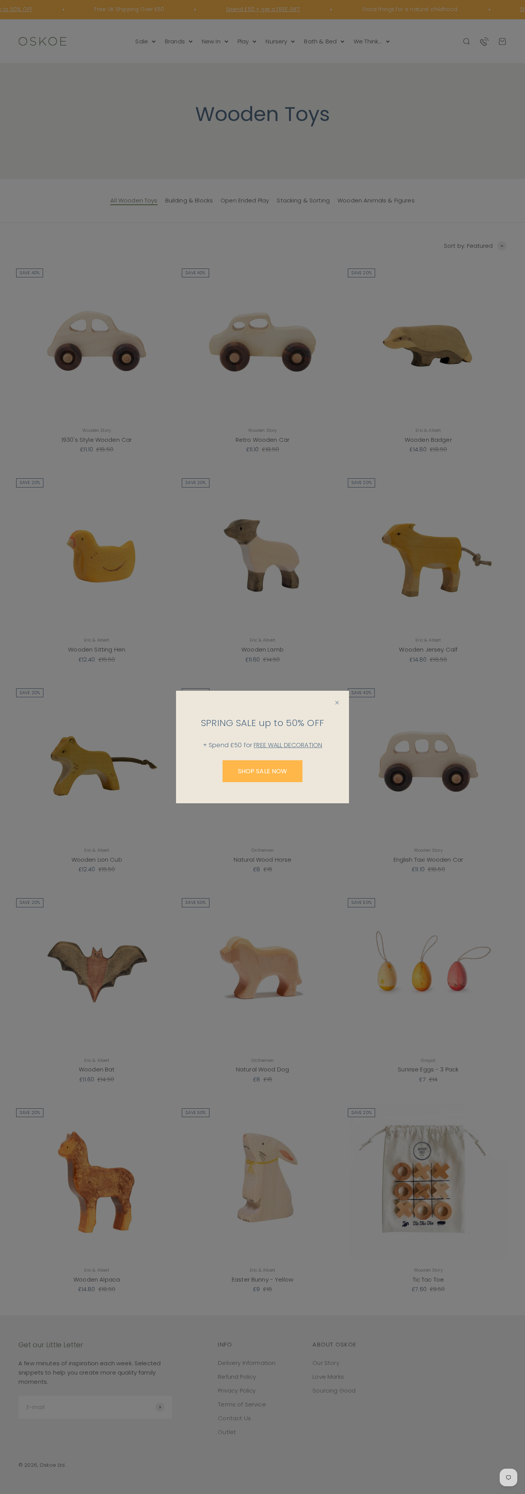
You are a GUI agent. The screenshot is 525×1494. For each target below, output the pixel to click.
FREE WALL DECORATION (288, 745)
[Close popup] (337, 702)
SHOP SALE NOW (262, 771)
